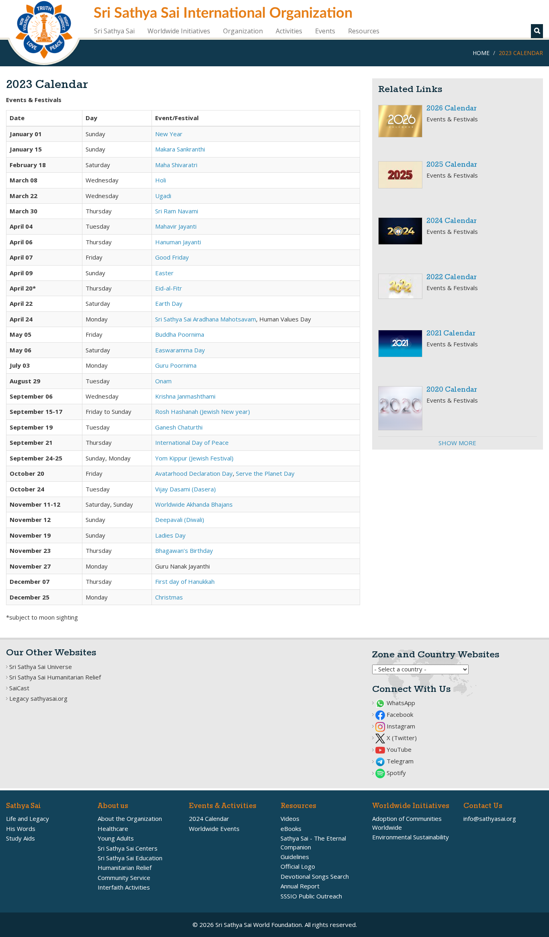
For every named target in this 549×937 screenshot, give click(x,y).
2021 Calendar (450, 333)
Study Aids (20, 838)
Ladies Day (170, 535)
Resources (363, 31)
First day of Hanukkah (185, 581)
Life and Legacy (27, 818)
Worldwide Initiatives (178, 31)
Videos (290, 818)
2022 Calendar (451, 277)
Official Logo (298, 866)
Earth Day (168, 303)
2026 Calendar (451, 108)
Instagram (400, 726)
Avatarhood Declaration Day (194, 473)
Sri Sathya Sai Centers (128, 848)
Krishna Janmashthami (185, 396)
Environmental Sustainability (410, 837)
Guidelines (295, 857)
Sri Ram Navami (176, 211)
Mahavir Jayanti (176, 226)
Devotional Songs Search (315, 876)
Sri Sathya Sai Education (130, 858)
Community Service (124, 878)
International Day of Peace (192, 442)
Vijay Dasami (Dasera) (185, 489)
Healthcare (113, 828)
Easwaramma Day (180, 350)
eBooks (291, 828)
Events (325, 31)
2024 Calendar (451, 221)
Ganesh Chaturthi (179, 427)
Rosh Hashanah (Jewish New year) (202, 411)
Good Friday (172, 257)
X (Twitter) (401, 738)
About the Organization (130, 818)
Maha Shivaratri (176, 165)
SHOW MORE (457, 443)
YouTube (398, 749)
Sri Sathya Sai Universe (40, 667)
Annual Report (300, 886)
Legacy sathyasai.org (38, 698)
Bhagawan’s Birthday (184, 550)
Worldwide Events (214, 828)
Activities (289, 31)
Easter (164, 273)
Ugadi (163, 196)
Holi (160, 180)
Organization (243, 31)
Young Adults (116, 838)
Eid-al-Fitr (168, 288)
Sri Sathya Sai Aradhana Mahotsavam (205, 319)
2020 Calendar (451, 390)
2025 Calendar (451, 165)
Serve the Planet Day (265, 473)
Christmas (169, 597)
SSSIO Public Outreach (311, 896)
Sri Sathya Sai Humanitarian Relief (55, 677)
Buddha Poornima (179, 334)
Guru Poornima (176, 365)
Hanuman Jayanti (178, 242)
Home (481, 53)
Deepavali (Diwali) (179, 520)
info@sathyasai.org (489, 818)
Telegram (399, 761)
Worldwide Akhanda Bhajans (194, 504)
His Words (20, 828)
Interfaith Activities (124, 887)
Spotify (395, 773)
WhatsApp (400, 703)
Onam (163, 381)
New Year (168, 134)
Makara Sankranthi (180, 149)
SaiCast (19, 688)
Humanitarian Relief (125, 867)
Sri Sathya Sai (114, 31)
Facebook (399, 714)
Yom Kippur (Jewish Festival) (194, 458)
